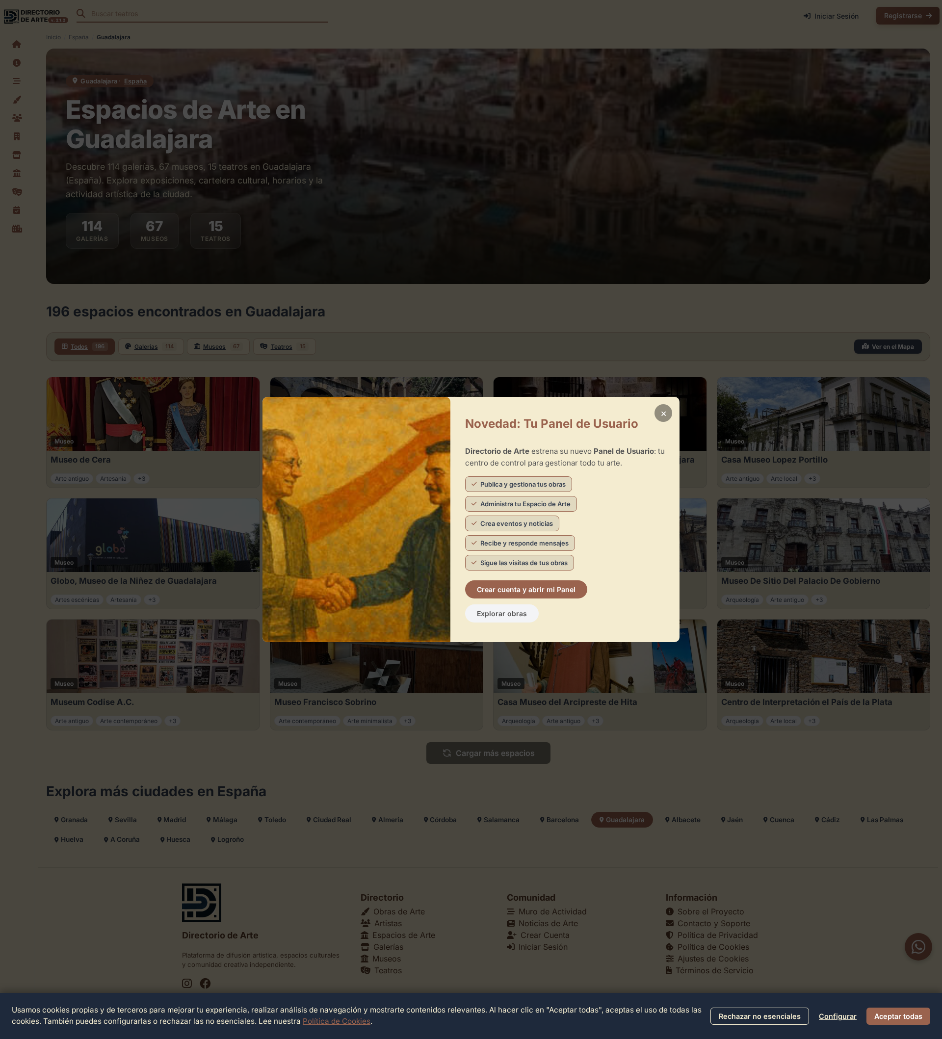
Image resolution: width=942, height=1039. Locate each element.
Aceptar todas (898, 1016)
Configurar (838, 1016)
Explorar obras (502, 613)
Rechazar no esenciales (760, 1016)
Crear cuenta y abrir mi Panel (526, 589)
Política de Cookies (336, 1021)
